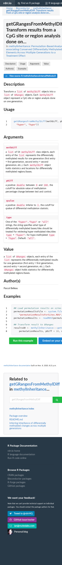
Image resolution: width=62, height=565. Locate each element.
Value (46, 64)
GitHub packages (16, 486)
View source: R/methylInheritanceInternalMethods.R (32, 76)
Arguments (34, 64)
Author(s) (10, 69)
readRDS (47, 318)
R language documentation (21, 454)
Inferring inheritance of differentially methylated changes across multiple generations (27, 426)
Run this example (23, 340)
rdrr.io (7, 3)
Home (9, 8)
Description (10, 64)
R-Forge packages (16, 482)
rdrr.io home (14, 451)
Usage (22, 64)
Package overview (18, 416)
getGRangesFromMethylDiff (29, 121)
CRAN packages (16, 475)
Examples (22, 69)
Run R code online (17, 458)
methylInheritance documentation (17, 365)
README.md (16, 420)
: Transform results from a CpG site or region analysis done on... (30, 12)
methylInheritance (42, 328)
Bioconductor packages (19, 479)
